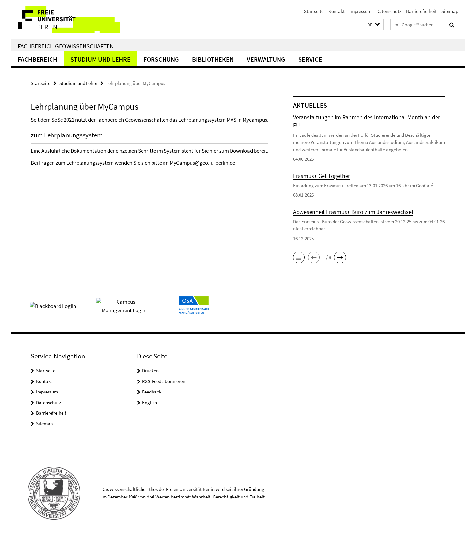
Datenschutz (388, 11)
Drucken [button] (150, 371)
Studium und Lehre (100, 59)
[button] (373, 25)
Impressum (360, 11)
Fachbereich (37, 59)
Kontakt (336, 11)
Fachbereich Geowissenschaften (66, 46)
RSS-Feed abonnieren (163, 381)
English (149, 402)
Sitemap (449, 11)
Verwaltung (266, 59)
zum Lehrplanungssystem (67, 135)
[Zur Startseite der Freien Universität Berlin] (65, 19)
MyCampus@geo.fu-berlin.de (202, 162)
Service (310, 59)
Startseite (313, 11)
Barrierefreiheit (421, 11)
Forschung (161, 59)
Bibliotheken (213, 59)
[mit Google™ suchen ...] (452, 24)
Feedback (151, 392)
